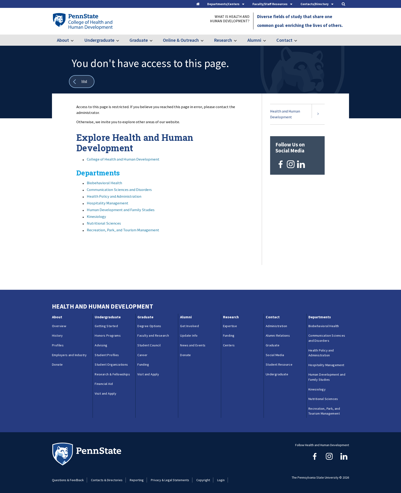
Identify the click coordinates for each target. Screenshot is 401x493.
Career (142, 355)
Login (221, 480)
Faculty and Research (153, 335)
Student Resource (279, 364)
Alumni (254, 40)
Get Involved (189, 326)
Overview (59, 326)
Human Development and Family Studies (121, 209)
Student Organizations (111, 364)
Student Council (149, 345)
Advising (101, 345)
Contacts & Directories (107, 480)
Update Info (188, 335)
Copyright (203, 480)
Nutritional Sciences (104, 223)
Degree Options (149, 326)
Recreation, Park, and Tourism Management (123, 229)
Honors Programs (108, 335)
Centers (229, 345)
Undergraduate (99, 40)
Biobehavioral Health (104, 182)
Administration (276, 326)
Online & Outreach (181, 40)
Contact (284, 40)
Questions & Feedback (68, 480)
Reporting (137, 480)
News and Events (192, 345)
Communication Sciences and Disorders (119, 189)
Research (223, 40)
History (57, 335)
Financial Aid (104, 384)
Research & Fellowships (112, 374)
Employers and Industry (69, 355)
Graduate (138, 40)
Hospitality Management (107, 203)
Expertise (230, 326)
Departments (319, 317)
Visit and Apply (105, 393)
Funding (143, 364)
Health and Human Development (285, 114)
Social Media (275, 355)
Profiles (58, 345)
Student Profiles (107, 355)
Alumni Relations (278, 335)
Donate (57, 364)
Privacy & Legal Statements (170, 480)
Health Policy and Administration (114, 196)
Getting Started (106, 326)
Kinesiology (96, 216)
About (63, 40)
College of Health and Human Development (123, 159)
